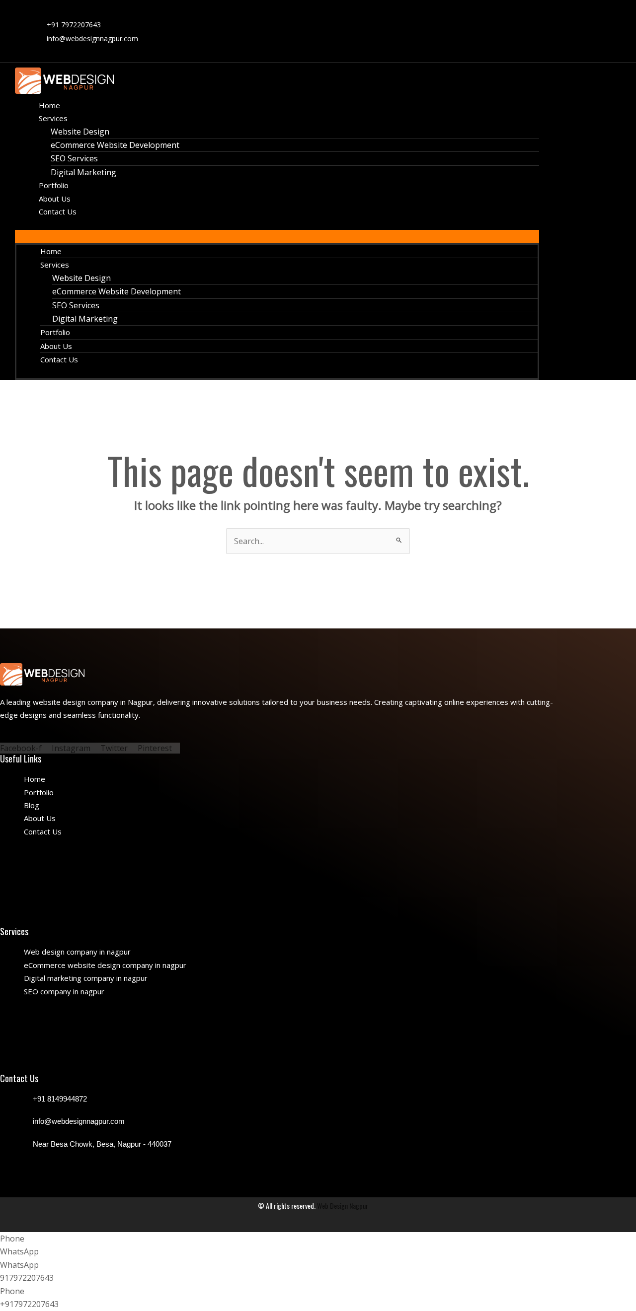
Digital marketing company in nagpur (86, 978)
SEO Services (74, 158)
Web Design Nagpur (342, 1205)
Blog (31, 805)
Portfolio (55, 332)
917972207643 (27, 1277)
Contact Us (58, 211)
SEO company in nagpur (64, 991)
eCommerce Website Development (115, 144)
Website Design (80, 131)
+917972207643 (29, 1304)
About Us (56, 346)
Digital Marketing (83, 172)
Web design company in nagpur (77, 952)
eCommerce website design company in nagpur (105, 965)
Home (51, 251)
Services (53, 118)
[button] (277, 236)
